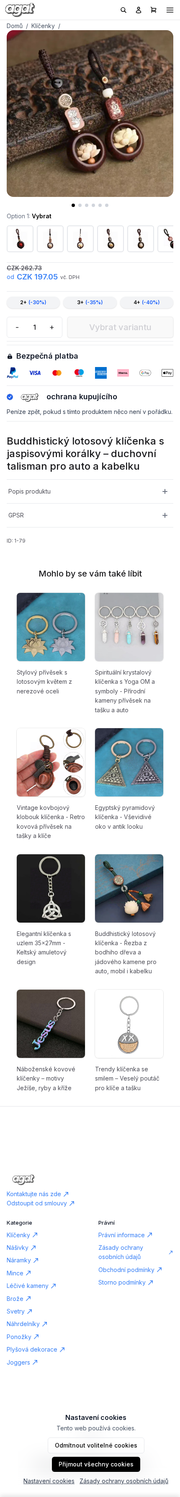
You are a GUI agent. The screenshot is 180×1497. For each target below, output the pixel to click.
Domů (15, 25)
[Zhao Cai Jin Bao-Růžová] (20, 238)
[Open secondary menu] (170, 10)
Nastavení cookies (49, 1480)
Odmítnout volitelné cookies (96, 1445)
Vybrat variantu (120, 327)
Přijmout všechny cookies (96, 1464)
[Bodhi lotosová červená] (140, 238)
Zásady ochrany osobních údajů (124, 1480)
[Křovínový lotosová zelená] (110, 238)
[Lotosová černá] (80, 238)
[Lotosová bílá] (50, 238)
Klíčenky (43, 25)
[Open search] (123, 10)
